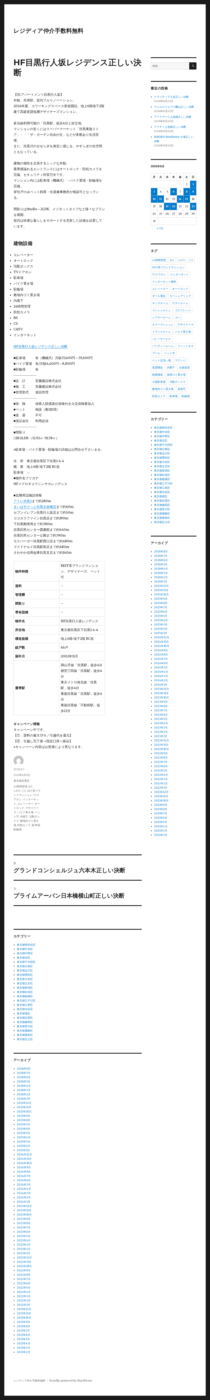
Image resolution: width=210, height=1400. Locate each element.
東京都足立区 (25, 1039)
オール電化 (158, 296)
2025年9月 (23, 1116)
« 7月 (160, 228)
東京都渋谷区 (25, 1009)
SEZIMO (19, 769)
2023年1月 (23, 1253)
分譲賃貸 (184, 367)
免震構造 (157, 367)
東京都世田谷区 (26, 944)
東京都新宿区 (25, 987)
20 (173, 206)
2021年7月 (23, 1330)
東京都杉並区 (25, 992)
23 (193, 206)
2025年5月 (23, 1133)
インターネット (179, 274)
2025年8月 (23, 1120)
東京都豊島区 (25, 1035)
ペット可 (169, 353)
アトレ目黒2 (23, 501)
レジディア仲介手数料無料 (48, 30)
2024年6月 (24, 1180)
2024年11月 (24, 1159)
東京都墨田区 (25, 975)
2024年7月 (24, 1176)
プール (156, 353)
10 (154, 199)
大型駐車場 (158, 381)
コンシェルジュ (161, 310)
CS (24, 790)
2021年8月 (23, 1326)
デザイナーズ (186, 324)
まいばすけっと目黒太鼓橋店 (35, 507)
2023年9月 (24, 1219)
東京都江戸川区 (26, 1000)
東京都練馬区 (25, 1022)
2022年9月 (24, 1270)
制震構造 (157, 374)
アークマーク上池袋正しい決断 (172, 117)
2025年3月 (23, 1141)
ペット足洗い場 (161, 360)
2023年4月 (24, 1240)
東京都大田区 (25, 979)
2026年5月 (23, 1081)
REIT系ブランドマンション (168, 267)
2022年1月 (23, 1305)
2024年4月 (24, 1189)
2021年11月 (24, 1313)
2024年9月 (24, 1167)
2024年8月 (24, 1171)
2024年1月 (23, 1202)
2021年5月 (23, 1339)
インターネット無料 (164, 281)
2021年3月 (23, 1347)
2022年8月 (24, 1275)
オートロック (180, 288)
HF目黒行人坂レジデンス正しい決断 (40, 346)
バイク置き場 (25, 812)
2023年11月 (24, 1210)
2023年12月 (24, 1206)
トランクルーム (161, 331)
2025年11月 (24, 1107)
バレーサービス (161, 338)
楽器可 (182, 389)
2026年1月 (23, 1098)
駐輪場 (18, 829)
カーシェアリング (180, 296)
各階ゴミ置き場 (176, 374)
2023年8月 (24, 1223)
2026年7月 (23, 1073)
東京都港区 (23, 1013)
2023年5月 (23, 1236)
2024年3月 (24, 1193)
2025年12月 (24, 1103)
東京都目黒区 (22, 780)
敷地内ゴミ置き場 (162, 389)
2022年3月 (24, 1296)
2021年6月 (23, 1335)
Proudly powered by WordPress (70, 1380)
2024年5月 (24, 1184)
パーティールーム (162, 346)
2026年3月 (24, 1090)
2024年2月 (24, 1197)
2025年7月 (23, 1124)
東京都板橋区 (25, 996)
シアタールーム (161, 317)
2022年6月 (24, 1283)
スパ (177, 317)
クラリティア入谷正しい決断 (171, 97)
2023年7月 (23, 1227)
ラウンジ (180, 360)
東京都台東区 (25, 966)
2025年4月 (24, 1137)
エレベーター (25, 803)
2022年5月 (23, 1287)
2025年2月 (23, 1146)
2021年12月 (24, 1309)
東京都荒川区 (25, 1026)
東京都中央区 (25, 949)
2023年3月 (24, 1244)
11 (160, 199)
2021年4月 (23, 1343)
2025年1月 (23, 1150)
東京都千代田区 (26, 962)
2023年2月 (24, 1249)
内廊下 (24, 816)
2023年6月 (24, 1232)
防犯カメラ (24, 825)
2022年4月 (24, 1292)
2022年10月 (24, 1266)
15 (186, 199)
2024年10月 (24, 1163)
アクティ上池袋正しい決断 (170, 127)
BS (30, 786)
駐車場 (36, 825)
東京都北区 (23, 957)
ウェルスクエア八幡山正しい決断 (174, 107)
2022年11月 (24, 1262)
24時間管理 (20, 786)
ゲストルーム (180, 303)
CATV (17, 790)
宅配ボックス (178, 381)
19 (167, 206)
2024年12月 (24, 1154)
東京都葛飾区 (25, 1030)
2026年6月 (24, 1077)
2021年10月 (24, 1317)
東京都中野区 (25, 953)
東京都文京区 (25, 983)
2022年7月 (23, 1279)
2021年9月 (23, 1322)
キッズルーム (160, 303)
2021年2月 (23, 1352)
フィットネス (186, 346)
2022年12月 (24, 1257)
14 (180, 199)
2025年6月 (23, 1129)
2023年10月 (24, 1214)
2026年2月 (24, 1094)
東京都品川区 (25, 970)
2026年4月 (24, 1086)
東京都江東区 (25, 1005)
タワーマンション (162, 324)
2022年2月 (24, 1300)
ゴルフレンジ (183, 310)
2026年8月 (24, 1068)
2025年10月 (24, 1111)
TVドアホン (159, 274)
